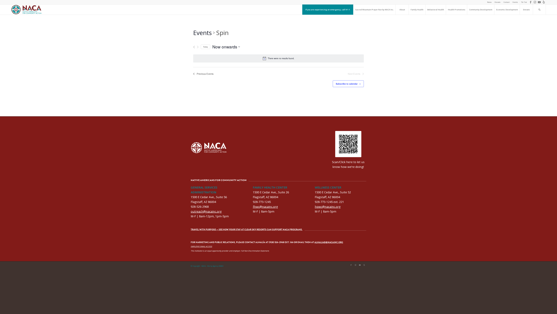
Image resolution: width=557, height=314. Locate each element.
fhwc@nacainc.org (265, 207)
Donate (497, 2)
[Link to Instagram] (535, 2)
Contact (506, 2)
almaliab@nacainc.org (328, 242)
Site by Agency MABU (215, 266)
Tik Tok (524, 2)
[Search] (539, 10)
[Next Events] (198, 47)
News (489, 2)
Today (205, 47)
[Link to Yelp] (543, 2)
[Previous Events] (194, 47)
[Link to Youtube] (539, 2)
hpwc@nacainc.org (328, 207)
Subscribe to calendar (347, 83)
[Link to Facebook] (530, 2)
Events (515, 2)
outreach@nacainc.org (206, 211)
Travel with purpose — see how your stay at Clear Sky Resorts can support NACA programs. (246, 229)
